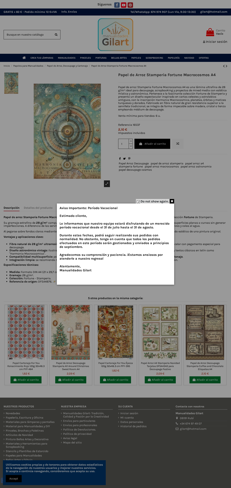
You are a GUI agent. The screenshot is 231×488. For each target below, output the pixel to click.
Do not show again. (155, 201)
